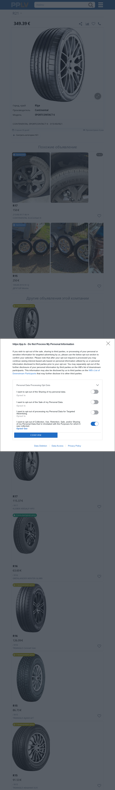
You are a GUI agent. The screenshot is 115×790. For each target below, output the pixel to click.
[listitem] (57, 385)
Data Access (57, 446)
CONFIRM (35, 435)
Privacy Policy (74, 446)
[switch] (95, 392)
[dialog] (57, 395)
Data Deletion (40, 446)
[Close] (109, 344)
